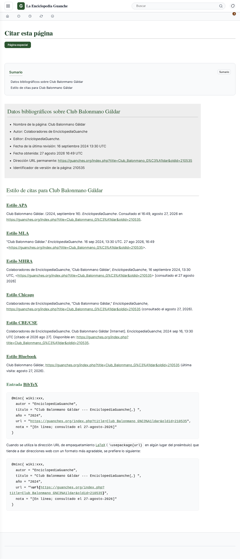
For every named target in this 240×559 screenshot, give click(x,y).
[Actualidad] (30, 16)
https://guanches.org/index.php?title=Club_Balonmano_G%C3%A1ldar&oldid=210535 (125, 161)
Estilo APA (16, 205)
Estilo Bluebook (21, 356)
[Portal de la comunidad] (19, 16)
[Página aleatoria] (53, 16)
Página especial (18, 44)
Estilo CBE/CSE (21, 322)
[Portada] (7, 16)
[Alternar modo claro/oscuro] (233, 6)
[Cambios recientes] (41, 16)
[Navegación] (8, 6)
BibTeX (30, 384)
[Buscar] (221, 6)
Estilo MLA (17, 233)
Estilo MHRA (19, 261)
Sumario (224, 71)
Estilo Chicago (20, 294)
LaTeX (100, 445)
